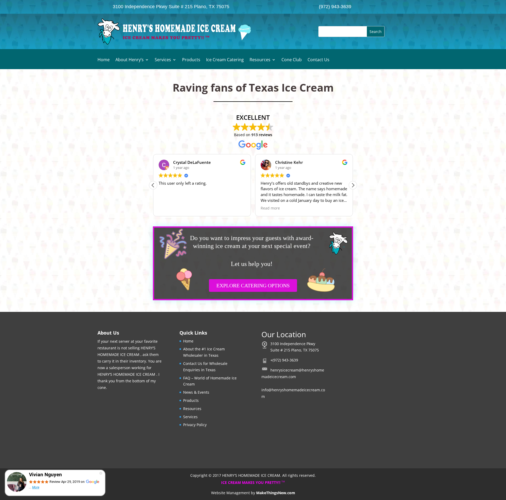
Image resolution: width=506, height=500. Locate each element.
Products (191, 60)
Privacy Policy (195, 424)
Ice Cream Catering (225, 60)
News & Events (196, 392)
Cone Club (291, 60)
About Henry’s (129, 60)
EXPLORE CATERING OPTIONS (253, 285)
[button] (353, 185)
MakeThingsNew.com (275, 492)
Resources (260, 60)
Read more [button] (228, 208)
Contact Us (318, 60)
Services (163, 60)
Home (104, 60)
